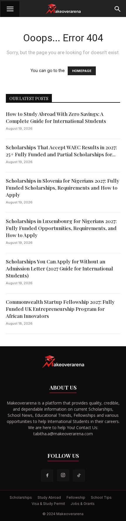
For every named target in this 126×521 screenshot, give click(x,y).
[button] (10, 9)
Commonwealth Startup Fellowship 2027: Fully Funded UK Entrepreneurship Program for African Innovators (60, 309)
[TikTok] (79, 475)
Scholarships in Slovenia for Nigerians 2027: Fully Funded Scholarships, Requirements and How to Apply (62, 187)
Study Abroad (49, 497)
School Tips (101, 497)
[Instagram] (63, 475)
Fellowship (76, 497)
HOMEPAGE (81, 71)
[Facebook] (47, 475)
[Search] (118, 9)
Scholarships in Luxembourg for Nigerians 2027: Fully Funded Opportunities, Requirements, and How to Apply (61, 228)
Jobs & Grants (83, 503)
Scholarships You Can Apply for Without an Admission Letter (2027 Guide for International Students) (59, 268)
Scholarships (21, 497)
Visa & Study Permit (48, 503)
